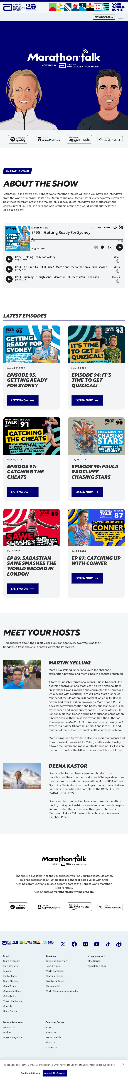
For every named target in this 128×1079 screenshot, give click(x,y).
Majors (7, 971)
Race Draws (10, 1011)
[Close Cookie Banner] (123, 1064)
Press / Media (53, 1037)
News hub (9, 1027)
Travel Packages (12, 1001)
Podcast (7, 1032)
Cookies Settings (30, 1073)
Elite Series (94, 961)
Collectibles (10, 996)
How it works (10, 966)
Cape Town (9, 1006)
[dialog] (64, 1069)
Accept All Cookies (54, 1073)
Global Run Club (97, 966)
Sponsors (50, 1032)
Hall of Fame (10, 976)
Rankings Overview (56, 961)
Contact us (51, 1047)
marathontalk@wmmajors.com (74, 891)
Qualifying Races (54, 981)
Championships (54, 976)
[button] (120, 17)
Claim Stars (9, 986)
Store (48, 1027)
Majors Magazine (12, 1037)
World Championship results (61, 991)
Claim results (52, 986)
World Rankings (54, 971)
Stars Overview (11, 961)
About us (50, 1042)
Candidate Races (12, 991)
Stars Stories (10, 981)
